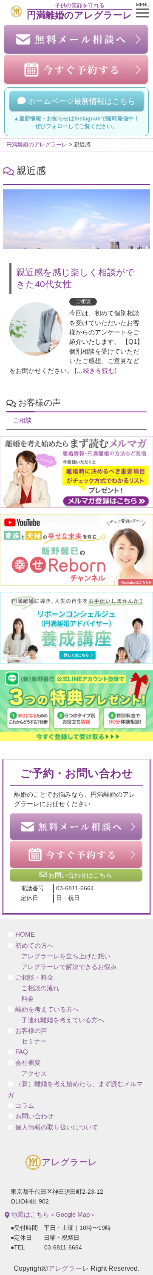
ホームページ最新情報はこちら (80, 101)
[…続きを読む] (95, 370)
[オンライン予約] (76, 854)
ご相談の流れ (40, 988)
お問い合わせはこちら (79, 875)
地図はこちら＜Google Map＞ (52, 1214)
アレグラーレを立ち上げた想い (65, 956)
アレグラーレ (69, 1162)
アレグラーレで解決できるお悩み (69, 966)
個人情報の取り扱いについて (56, 1127)
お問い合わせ (34, 1116)
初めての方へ (34, 945)
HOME (25, 934)
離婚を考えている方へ (47, 1009)
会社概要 (28, 1062)
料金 (27, 998)
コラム (24, 1105)
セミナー (34, 1041)
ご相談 (83, 301)
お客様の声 (31, 1030)
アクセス (34, 1073)
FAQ (21, 1052)
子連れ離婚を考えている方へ (62, 1020)
